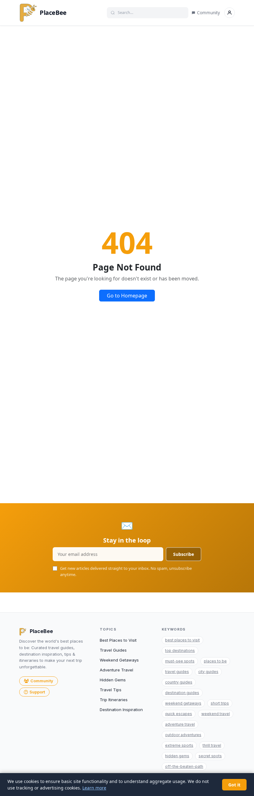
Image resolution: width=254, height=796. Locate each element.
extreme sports (179, 745)
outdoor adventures (183, 734)
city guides (208, 671)
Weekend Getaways (119, 659)
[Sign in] (229, 12)
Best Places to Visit (118, 640)
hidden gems (177, 756)
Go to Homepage (127, 295)
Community (208, 12)
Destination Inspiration (121, 709)
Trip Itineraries (114, 699)
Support (37, 691)
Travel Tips (110, 689)
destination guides (182, 692)
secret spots (210, 756)
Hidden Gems (113, 679)
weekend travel (215, 713)
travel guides (177, 671)
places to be (215, 661)
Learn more (94, 788)
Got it (234, 785)
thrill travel (212, 745)
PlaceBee (53, 12)
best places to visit (182, 640)
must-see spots (180, 661)
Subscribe (183, 554)
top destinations (180, 650)
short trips (220, 703)
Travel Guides (113, 650)
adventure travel (180, 724)
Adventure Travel (116, 669)
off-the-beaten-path (184, 766)
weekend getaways (183, 703)
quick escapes (178, 713)
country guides (178, 682)
